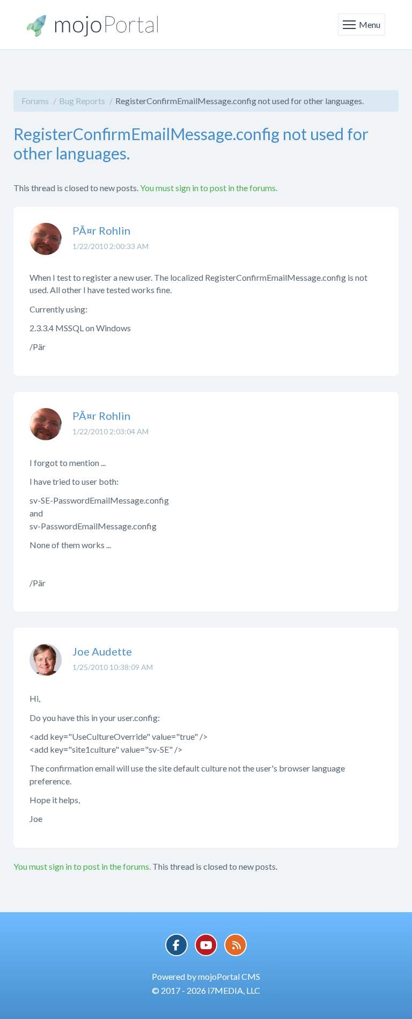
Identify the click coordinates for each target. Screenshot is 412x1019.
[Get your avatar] (46, 247)
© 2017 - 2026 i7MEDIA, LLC (206, 990)
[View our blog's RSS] (235, 945)
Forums (35, 101)
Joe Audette (102, 651)
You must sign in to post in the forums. (208, 188)
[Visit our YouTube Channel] (206, 945)
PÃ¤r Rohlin (101, 230)
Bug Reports (82, 101)
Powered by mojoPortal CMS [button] (206, 976)
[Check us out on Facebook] (176, 945)
